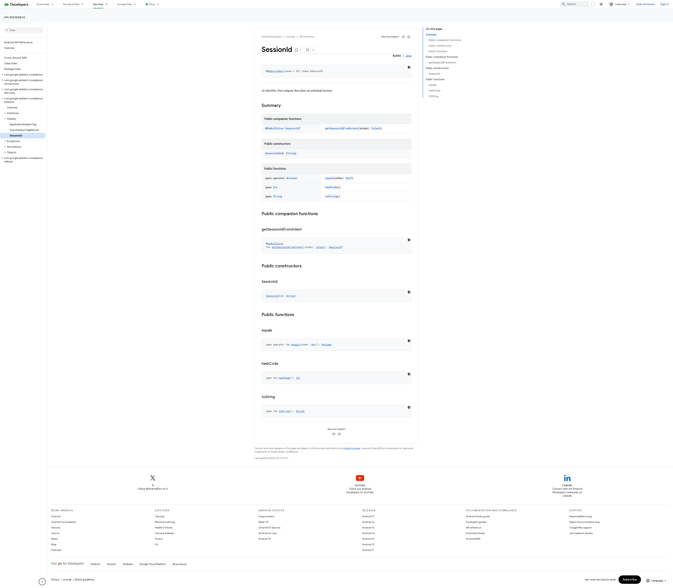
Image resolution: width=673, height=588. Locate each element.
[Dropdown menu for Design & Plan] (84, 4)
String (290, 153)
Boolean (291, 178)
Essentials (43, 4)
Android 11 (368, 550)
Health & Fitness (163, 527)
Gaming (159, 516)
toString (331, 196)
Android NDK (473, 538)
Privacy (159, 538)
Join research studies (581, 533)
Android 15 (368, 527)
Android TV (265, 538)
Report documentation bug (584, 522)
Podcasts (56, 550)
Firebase (127, 564)
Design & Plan (71, 4)
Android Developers (272, 36)
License (67, 579)
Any (348, 178)
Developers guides (476, 522)
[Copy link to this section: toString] (278, 397)
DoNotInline (275, 128)
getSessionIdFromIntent (341, 128)
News (54, 538)
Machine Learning (165, 522)
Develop (98, 4)
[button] (23, 74)
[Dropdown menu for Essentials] (54, 4)
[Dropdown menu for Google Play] (136, 4)
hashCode (331, 187)
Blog (152, 4)
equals (329, 178)
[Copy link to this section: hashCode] (281, 364)
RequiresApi (275, 71)
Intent (375, 128)
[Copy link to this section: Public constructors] (305, 266)
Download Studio (475, 533)
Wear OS (263, 522)
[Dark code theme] (409, 67)
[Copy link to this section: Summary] (284, 106)
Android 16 (368, 522)
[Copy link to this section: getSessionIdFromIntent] (305, 230)
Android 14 (368, 533)
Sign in (664, 4)
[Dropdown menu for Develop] (108, 4)
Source (55, 533)
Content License (351, 448)
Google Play (124, 4)
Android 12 (368, 544)
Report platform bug (580, 516)
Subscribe (630, 579)
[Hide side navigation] (42, 581)
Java (408, 56)
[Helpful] (403, 36)
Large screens (266, 516)
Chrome (111, 564)
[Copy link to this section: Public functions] (297, 315)
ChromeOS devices (269, 527)
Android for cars (268, 533)
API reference (14, 17)
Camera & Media (164, 533)
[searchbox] (23, 30)
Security (55, 527)
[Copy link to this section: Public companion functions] (321, 214)
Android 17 (368, 516)
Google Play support (580, 527)
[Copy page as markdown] (307, 50)
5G (156, 544)
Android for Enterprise (63, 522)
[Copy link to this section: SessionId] (280, 282)
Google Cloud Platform (153, 564)
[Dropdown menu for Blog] (159, 4)
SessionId (292, 128)
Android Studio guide (478, 516)
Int (275, 187)
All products (180, 564)
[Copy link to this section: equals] (275, 331)
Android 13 (368, 538)
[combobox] (577, 4)
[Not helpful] (408, 36)
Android (55, 516)
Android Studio (645, 4)
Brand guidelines (84, 579)
